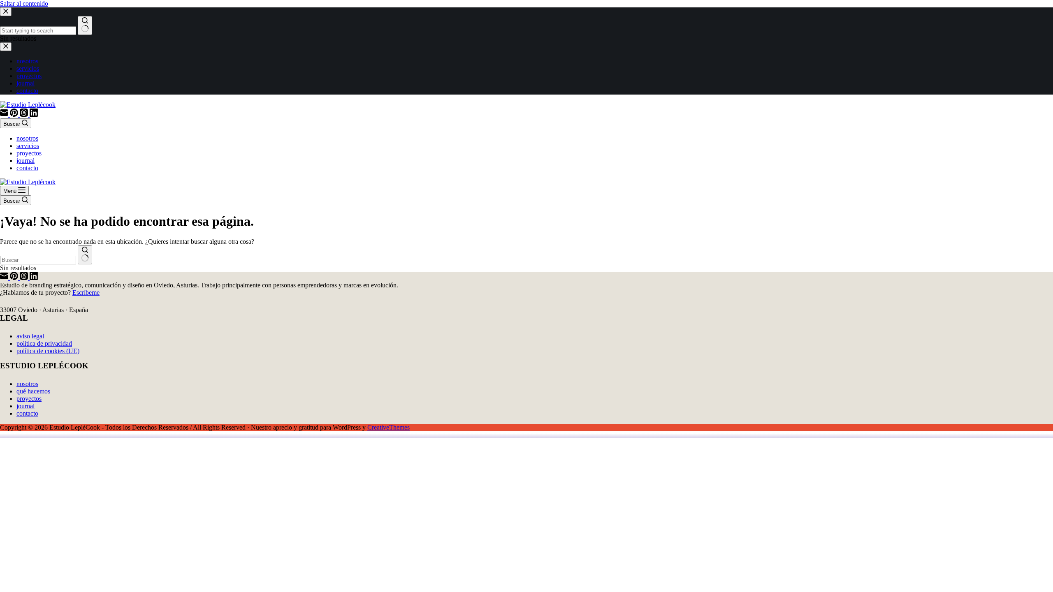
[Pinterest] (15, 114)
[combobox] (38, 260)
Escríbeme (86, 292)
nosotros (27, 138)
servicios (27, 145)
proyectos (29, 153)
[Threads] (25, 114)
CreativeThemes (388, 427)
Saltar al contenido (24, 3)
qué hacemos (33, 391)
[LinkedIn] (34, 114)
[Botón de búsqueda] (85, 254)
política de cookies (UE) (47, 350)
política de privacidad (44, 343)
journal (25, 160)
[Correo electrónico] (5, 114)
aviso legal (30, 336)
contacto (27, 167)
